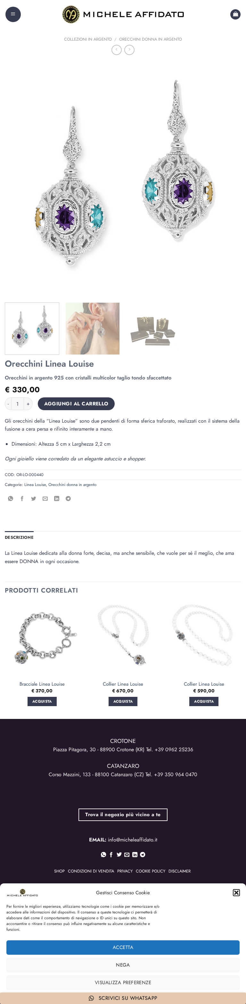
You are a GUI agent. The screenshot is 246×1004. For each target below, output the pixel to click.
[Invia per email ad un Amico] (45, 499)
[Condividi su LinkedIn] (57, 499)
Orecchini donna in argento (150, 39)
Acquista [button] (42, 701)
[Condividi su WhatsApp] (10, 499)
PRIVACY (125, 871)
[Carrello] (235, 14)
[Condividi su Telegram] (68, 499)
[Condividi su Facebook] (22, 499)
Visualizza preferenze (123, 982)
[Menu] (13, 14)
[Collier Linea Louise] (123, 639)
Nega (123, 964)
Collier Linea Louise (123, 684)
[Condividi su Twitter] (34, 499)
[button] (236, 892)
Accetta (123, 947)
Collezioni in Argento (88, 39)
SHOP (59, 871)
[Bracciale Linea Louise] (42, 639)
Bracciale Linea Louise (42, 684)
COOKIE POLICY (150, 871)
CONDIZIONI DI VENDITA (91, 871)
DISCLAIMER (179, 871)
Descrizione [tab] (19, 537)
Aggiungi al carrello (76, 403)
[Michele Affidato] (123, 14)
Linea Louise (35, 485)
